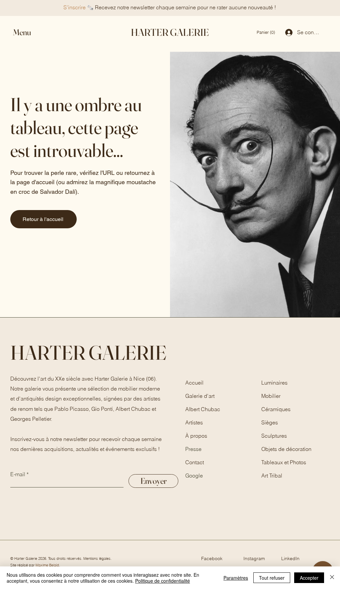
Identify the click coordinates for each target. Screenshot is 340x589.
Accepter (309, 577)
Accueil (194, 382)
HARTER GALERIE (170, 32)
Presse (193, 449)
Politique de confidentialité (162, 580)
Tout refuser (272, 577)
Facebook (211, 558)
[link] (266, 32)
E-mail (17, 474)
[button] (28, 32)
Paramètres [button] (235, 577)
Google (194, 475)
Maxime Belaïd (47, 565)
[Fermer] (332, 578)
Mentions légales (97, 558)
